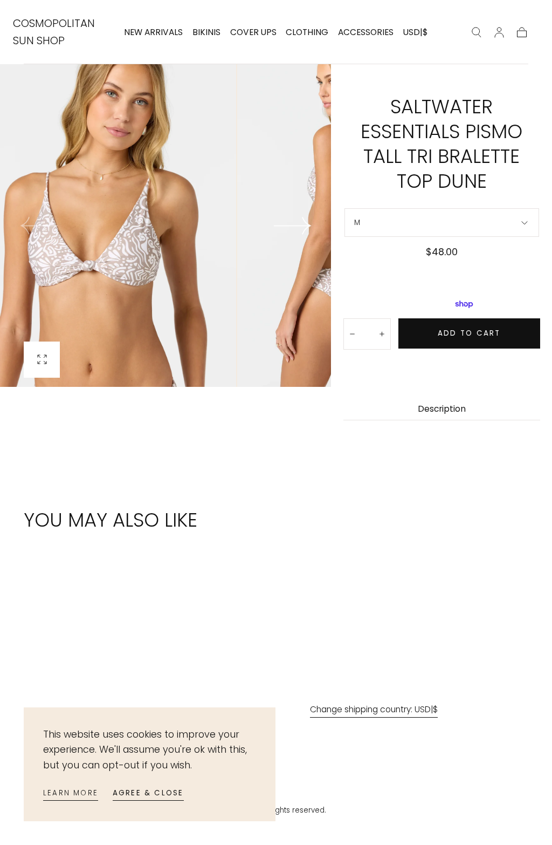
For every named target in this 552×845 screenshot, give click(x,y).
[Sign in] (499, 32)
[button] (415, 35)
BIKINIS (206, 33)
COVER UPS (253, 33)
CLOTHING (307, 33)
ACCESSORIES (366, 33)
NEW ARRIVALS (153, 33)
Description (442, 409)
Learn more (70, 793)
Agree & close (148, 793)
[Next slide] (293, 226)
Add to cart (469, 333)
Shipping (397, 268)
